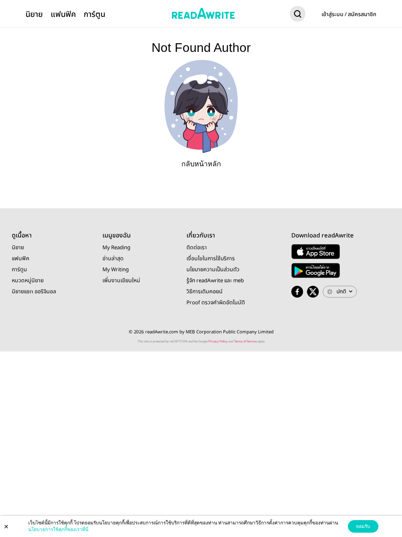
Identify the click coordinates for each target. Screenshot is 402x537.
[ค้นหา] (297, 15)
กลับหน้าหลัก (201, 164)
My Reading (116, 247)
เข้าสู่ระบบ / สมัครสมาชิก (349, 14)
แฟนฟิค (63, 14)
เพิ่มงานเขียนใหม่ (121, 280)
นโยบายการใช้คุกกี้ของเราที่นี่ (58, 529)
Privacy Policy (218, 341)
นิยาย (34, 14)
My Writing (115, 269)
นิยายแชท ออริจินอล (34, 291)
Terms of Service (245, 341)
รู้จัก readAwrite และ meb (215, 280)
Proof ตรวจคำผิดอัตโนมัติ (215, 302)
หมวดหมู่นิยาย (28, 280)
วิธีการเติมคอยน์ (204, 291)
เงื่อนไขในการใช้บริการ (210, 258)
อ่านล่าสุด (113, 258)
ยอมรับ (363, 526)
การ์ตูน (94, 14)
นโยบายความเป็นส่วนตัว (212, 269)
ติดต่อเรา (196, 247)
